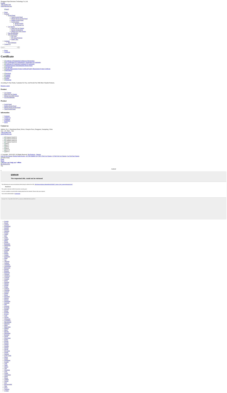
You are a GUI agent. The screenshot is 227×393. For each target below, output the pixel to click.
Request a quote (5, 86)
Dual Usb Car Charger (17, 28)
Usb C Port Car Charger (45, 156)
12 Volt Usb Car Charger (59, 156)
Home (6, 12)
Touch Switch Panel (17, 17)
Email (2, 159)
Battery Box (14, 39)
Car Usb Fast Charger (73, 156)
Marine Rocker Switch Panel (19, 18)
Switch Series (15, 22)
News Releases (12, 42)
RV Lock (14, 36)
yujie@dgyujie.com (6, 6)
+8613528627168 (6, 132)
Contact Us (7, 44)
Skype (2, 161)
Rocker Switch (19, 23)
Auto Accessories (13, 34)
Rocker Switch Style (17, 30)
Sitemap (38, 154)
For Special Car (19, 25)
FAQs (6, 122)
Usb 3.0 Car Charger (6, 156)
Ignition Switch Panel (17, 20)
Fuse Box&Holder (13, 33)
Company (7, 41)
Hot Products (31, 154)
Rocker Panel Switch (19, 156)
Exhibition (7, 121)
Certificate (7, 52)
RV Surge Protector (16, 38)
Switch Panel (11, 15)
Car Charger (11, 26)
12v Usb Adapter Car (31, 156)
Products (6, 14)
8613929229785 (5, 164)
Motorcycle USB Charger (18, 31)
